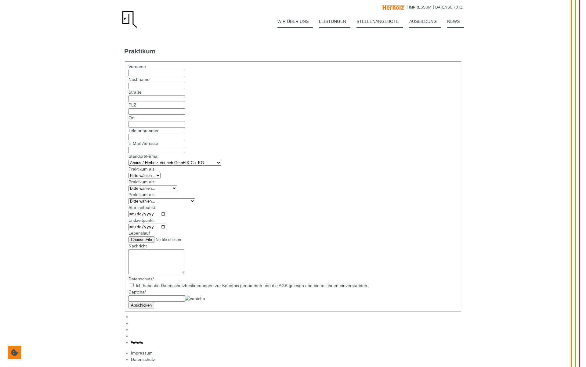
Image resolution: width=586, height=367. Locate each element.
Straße (135, 92)
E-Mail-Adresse (143, 143)
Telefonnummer (143, 130)
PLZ (132, 105)
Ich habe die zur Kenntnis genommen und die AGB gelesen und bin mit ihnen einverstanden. (251, 285)
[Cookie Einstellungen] (14, 352)
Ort (131, 117)
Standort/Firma (142, 156)
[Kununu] (137, 342)
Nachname (139, 79)
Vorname (137, 66)
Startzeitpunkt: (142, 207)
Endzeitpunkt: (141, 220)
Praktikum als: (142, 169)
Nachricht (137, 245)
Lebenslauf (139, 233)
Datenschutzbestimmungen (187, 285)
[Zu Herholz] (394, 6)
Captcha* (137, 292)
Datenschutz (141, 278)
